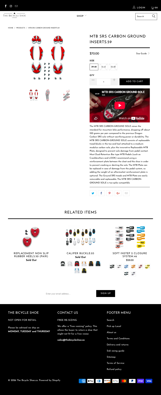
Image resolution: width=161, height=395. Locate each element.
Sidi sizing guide (115, 351)
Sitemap (111, 357)
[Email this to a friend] (126, 193)
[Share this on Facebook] (101, 193)
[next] (82, 61)
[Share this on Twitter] (93, 193)
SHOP (80, 16)
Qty (92, 75)
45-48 (113, 67)
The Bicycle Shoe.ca (27, 380)
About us (111, 332)
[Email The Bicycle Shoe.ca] (16, 7)
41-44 (103, 67)
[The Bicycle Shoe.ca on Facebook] (5, 7)
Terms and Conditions (118, 338)
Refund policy (114, 369)
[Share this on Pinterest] (109, 193)
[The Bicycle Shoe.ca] (14, 15)
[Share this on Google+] (118, 193)
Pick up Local (114, 326)
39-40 (94, 67)
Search (110, 320)
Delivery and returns (117, 345)
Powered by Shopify (49, 380)
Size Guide (141, 53)
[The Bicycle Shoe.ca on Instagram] (10, 7)
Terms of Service (115, 363)
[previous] (12, 61)
